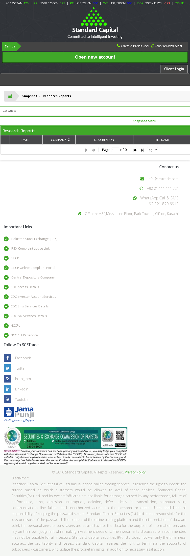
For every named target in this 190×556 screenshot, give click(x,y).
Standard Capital (95, 33)
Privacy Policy (135, 472)
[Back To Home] (10, 96)
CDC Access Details (25, 287)
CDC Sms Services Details (30, 306)
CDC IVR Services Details (29, 316)
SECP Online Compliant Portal (33, 267)
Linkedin (21, 389)
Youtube (21, 399)
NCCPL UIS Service (24, 335)
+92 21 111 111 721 (163, 188)
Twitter (20, 368)
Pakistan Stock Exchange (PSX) (34, 238)
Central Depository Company (33, 277)
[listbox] (152, 149)
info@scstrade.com (163, 178)
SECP (15, 258)
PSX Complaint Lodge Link (30, 248)
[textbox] (115, 150)
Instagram (23, 378)
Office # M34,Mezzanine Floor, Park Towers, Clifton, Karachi (132, 213)
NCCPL (15, 325)
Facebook (23, 358)
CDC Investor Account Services (33, 296)
